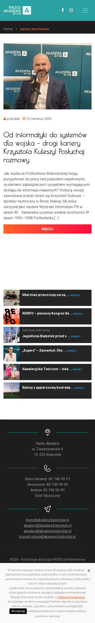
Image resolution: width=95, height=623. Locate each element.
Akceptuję (18, 611)
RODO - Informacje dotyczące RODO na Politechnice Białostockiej (47, 562)
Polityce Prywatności (71, 597)
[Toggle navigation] (85, 10)
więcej (47, 229)
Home (8, 29)
